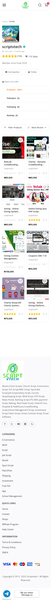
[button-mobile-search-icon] (40, 5)
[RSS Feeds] (32, 424)
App (4, 491)
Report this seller (11, 81)
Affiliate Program (10, 524)
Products (14, 89)
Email (5, 450)
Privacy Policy (9, 547)
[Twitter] (11, 424)
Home (4, 21)
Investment (7, 480)
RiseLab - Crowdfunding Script (11, 164)
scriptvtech (8, 168)
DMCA (5, 552)
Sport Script (7, 465)
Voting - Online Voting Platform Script (36, 305)
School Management (12, 496)
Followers (13, 98)
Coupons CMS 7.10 (37, 255)
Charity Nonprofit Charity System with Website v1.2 (12, 305)
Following (13, 106)
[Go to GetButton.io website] (6, 599)
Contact (5, 514)
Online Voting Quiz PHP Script (37, 210)
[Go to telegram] (6, 593)
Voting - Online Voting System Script (11, 211)
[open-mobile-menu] (4, 5)
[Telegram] (25, 424)
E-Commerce (8, 439)
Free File (6, 485)
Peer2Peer (7, 470)
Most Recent (37, 127)
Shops (5, 519)
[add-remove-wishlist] (20, 140)
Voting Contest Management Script (11, 258)
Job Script (6, 455)
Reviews (12, 115)
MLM (4, 444)
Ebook (5, 460)
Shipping (6, 475)
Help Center (8, 529)
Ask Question (14, 72)
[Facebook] (5, 424)
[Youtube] (18, 424)
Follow (34, 72)
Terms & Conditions (11, 542)
